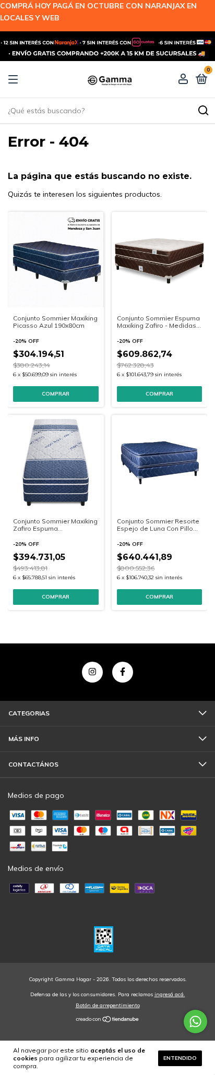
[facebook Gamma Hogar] (122, 672)
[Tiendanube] (107, 1020)
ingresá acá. (169, 994)
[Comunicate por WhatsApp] (195, 1021)
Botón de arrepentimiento (108, 1005)
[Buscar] (202, 110)
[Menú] (15, 79)
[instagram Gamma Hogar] (92, 672)
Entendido (180, 1058)
